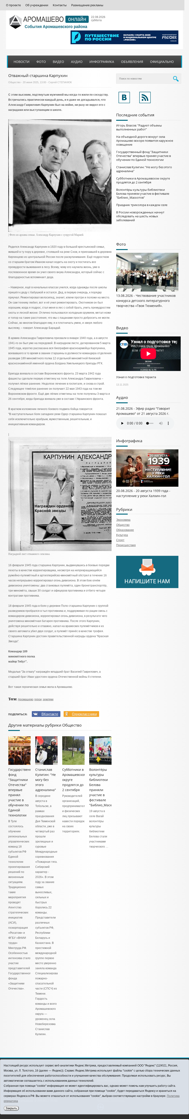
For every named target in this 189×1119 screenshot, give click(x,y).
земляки (48, 699)
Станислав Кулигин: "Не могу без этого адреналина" (45, 779)
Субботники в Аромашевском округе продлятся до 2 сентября (143, 180)
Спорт (120, 540)
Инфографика (101, 61)
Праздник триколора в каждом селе (141, 205)
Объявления (132, 61)
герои (38, 699)
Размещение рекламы (87, 5)
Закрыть (11, 1108)
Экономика (123, 519)
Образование (125, 530)
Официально (162, 61)
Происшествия (126, 545)
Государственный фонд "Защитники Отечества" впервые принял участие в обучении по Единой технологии (143, 156)
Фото (41, 61)
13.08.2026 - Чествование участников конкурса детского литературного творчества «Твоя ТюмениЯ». (146, 300)
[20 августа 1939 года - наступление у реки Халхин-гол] (147, 485)
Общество (14, 82)
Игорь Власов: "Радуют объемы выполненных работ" (139, 127)
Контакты (60, 5)
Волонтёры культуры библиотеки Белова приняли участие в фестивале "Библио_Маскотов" (142, 194)
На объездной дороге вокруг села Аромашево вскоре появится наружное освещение (144, 141)
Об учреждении (36, 5)
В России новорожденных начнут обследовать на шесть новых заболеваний (140, 216)
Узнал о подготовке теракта (136, 377)
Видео (58, 61)
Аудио (77, 61)
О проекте (13, 5)
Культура (122, 535)
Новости (22, 61)
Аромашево (25, 699)
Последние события (135, 115)
